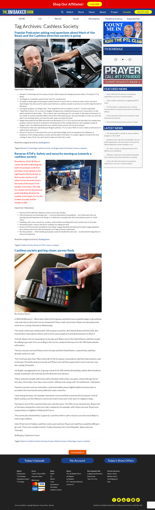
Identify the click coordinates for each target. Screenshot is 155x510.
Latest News (113, 128)
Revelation (94, 18)
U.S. (40, 18)
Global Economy (60, 441)
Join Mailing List (112, 479)
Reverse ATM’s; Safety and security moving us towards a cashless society (53, 155)
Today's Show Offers (121, 460)
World (58, 18)
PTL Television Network (74, 482)
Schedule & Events (23, 479)
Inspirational (133, 18)
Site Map (51, 505)
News (92, 12)
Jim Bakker (18, 12)
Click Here (94, 4)
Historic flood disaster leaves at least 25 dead (122, 122)
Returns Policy (112, 474)
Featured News (115, 89)
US (51, 476)
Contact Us (70, 484)
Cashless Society (44, 148)
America (24, 441)
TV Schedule (21, 476)
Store (81, 12)
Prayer (114, 12)
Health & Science (113, 18)
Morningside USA (93, 471)
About (103, 12)
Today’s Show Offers (39, 474)
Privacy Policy (44, 505)
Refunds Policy (112, 476)
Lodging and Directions (95, 474)
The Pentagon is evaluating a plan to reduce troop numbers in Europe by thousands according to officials (122, 109)
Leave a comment (80, 148)
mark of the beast (66, 148)
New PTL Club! (143, 12)
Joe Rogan (55, 148)
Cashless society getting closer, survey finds (44, 250)
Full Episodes (21, 474)
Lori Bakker (70, 479)
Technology (71, 441)
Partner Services (113, 471)
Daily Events (91, 476)
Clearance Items (37, 476)
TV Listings (20, 482)
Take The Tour (92, 479)
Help (108, 482)
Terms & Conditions (20, 505)
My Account (77, 460)
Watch (69, 12)
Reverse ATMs (39, 245)
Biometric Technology (29, 148)
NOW (22, 18)
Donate (127, 12)
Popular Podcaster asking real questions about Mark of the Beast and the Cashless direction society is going (55, 34)
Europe (51, 441)
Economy (44, 441)
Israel (76, 18)
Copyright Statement (33, 505)
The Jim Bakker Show (73, 474)
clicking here (44, 142)
